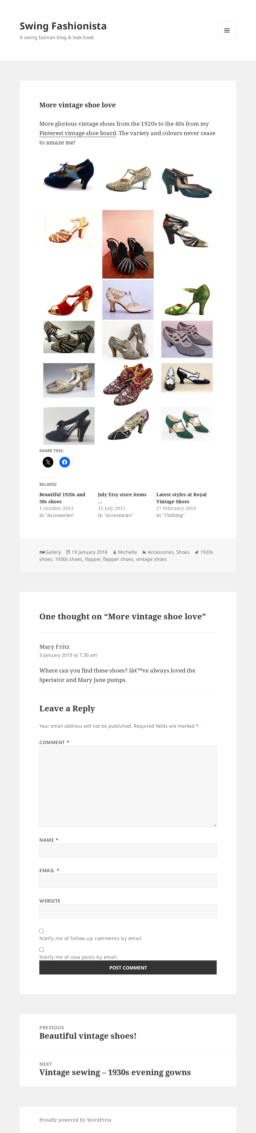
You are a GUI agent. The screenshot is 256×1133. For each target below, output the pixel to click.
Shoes (183, 552)
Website (50, 901)
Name (48, 840)
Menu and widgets (227, 39)
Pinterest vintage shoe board (77, 133)
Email (49, 870)
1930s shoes (68, 559)
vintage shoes (151, 559)
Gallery (53, 552)
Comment (54, 742)
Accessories (161, 552)
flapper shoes (118, 559)
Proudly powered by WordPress (75, 1120)
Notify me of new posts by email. (78, 957)
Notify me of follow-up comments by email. (91, 938)
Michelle (127, 552)
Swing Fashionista (63, 25)
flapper (92, 559)
